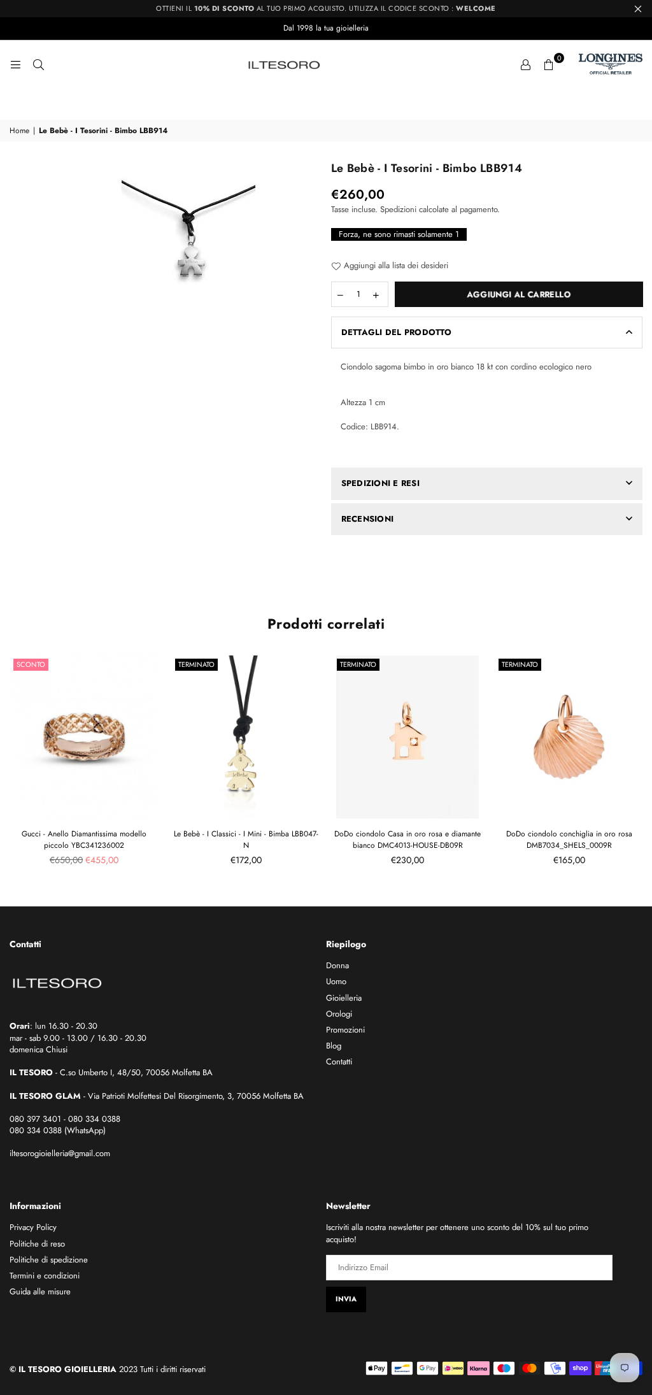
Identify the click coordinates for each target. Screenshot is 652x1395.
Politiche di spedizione (49, 1260)
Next (638, 765)
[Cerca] (38, 64)
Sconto (31, 664)
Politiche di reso (37, 1244)
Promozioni (345, 1030)
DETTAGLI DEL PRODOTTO (396, 332)
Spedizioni (398, 209)
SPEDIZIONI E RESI (380, 483)
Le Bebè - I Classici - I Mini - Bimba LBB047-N (246, 839)
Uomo (336, 981)
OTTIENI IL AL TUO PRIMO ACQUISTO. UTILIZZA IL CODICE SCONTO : (326, 8)
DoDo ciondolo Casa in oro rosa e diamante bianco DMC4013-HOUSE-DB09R (407, 839)
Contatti (339, 1061)
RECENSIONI (367, 519)
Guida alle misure (40, 1291)
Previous (14, 765)
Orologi (339, 1014)
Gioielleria (344, 998)
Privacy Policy (33, 1227)
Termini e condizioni (45, 1276)
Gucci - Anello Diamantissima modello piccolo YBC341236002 (84, 839)
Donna (337, 965)
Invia (346, 1299)
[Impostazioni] (525, 64)
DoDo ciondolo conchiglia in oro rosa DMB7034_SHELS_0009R (569, 839)
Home (19, 130)
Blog (333, 1046)
